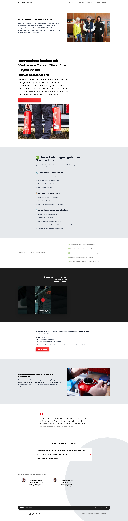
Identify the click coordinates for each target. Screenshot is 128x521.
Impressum (96, 513)
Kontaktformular (42, 349)
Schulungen (90, 2)
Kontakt (104, 2)
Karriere (97, 507)
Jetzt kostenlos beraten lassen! (29, 100)
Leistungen (80, 2)
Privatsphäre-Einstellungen (87, 513)
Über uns (70, 2)
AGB (109, 513)
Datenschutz (103, 513)
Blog (98, 2)
